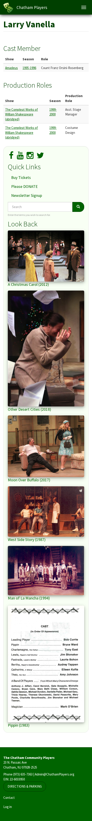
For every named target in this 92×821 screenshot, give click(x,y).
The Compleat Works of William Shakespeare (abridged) (21, 114)
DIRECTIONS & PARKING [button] (25, 786)
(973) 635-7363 (23, 774)
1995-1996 (29, 68)
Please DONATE (24, 186)
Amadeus (11, 68)
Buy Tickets (21, 177)
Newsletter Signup (26, 195)
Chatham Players (32, 7)
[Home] (8, 8)
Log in (7, 807)
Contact (9, 797)
